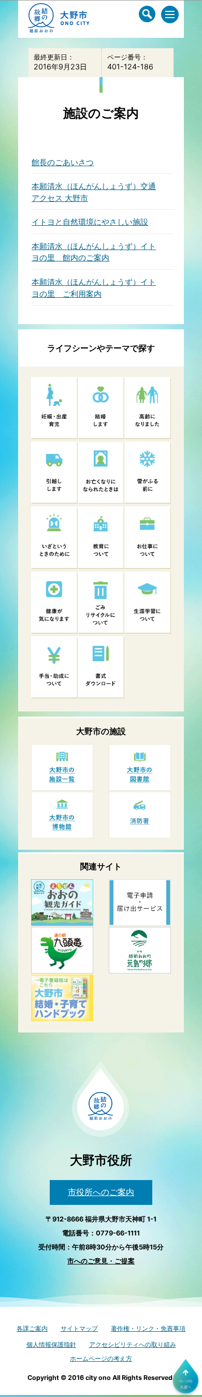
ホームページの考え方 (101, 1358)
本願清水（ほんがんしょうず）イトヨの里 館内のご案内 (94, 252)
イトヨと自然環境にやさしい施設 (90, 222)
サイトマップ (79, 1328)
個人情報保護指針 (51, 1344)
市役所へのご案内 (101, 1192)
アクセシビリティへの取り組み (132, 1344)
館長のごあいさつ (63, 162)
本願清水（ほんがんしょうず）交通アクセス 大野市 (94, 192)
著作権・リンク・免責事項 (148, 1328)
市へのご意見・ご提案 (101, 1261)
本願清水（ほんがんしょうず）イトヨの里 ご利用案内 (94, 288)
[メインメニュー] (170, 14)
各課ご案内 (32, 1328)
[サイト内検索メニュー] (147, 14)
